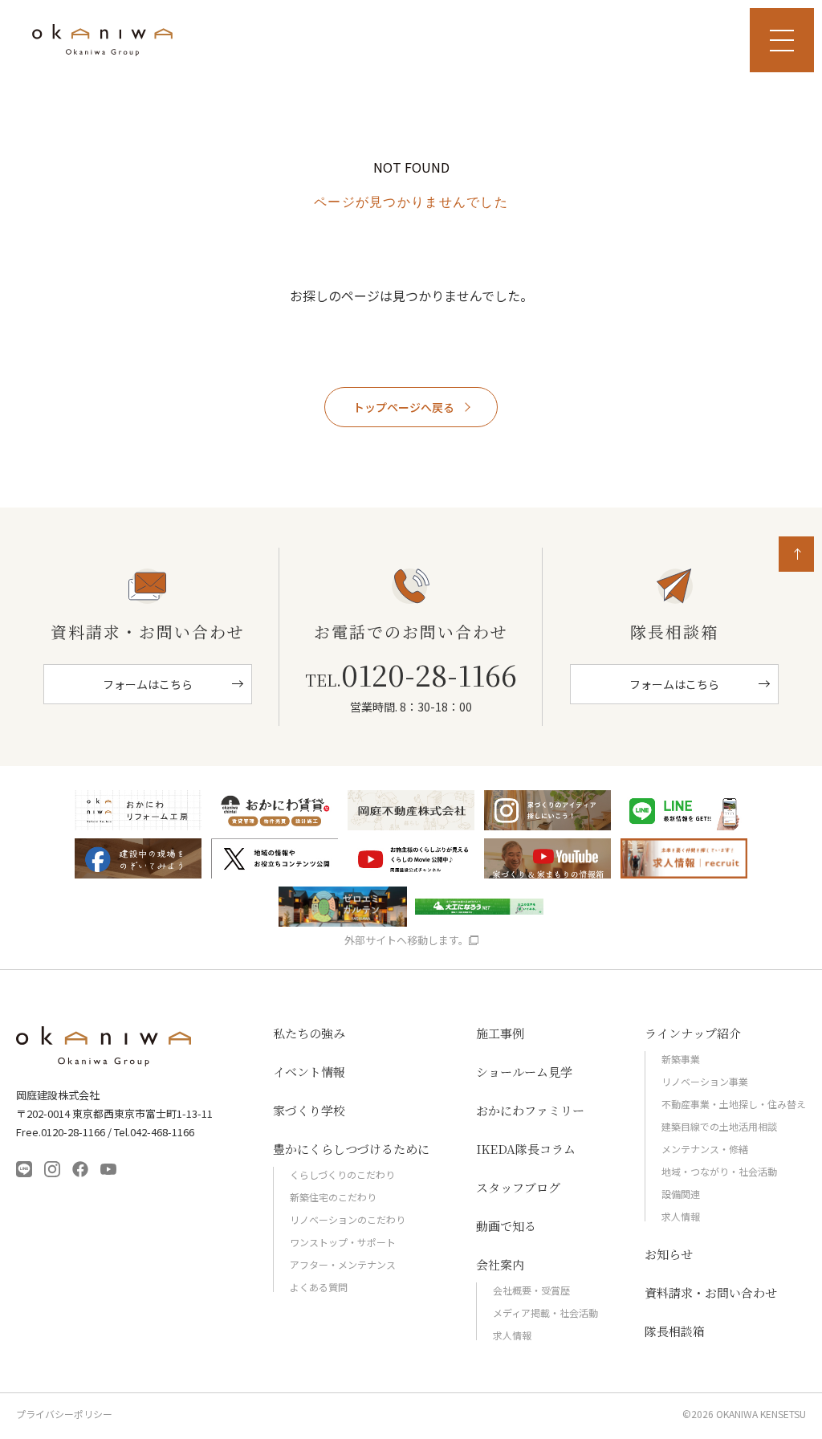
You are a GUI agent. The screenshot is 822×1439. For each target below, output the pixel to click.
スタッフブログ (518, 1187)
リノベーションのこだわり (347, 1219)
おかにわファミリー (530, 1110)
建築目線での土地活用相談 (719, 1126)
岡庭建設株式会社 (104, 1046)
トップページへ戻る (403, 407)
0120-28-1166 (411, 674)
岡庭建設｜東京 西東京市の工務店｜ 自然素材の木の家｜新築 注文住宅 (102, 40)
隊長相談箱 (675, 1331)
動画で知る (506, 1225)
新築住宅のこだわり (333, 1197)
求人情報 (512, 1335)
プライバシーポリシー (64, 1414)
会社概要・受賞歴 (531, 1290)
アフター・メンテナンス (343, 1264)
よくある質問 (319, 1287)
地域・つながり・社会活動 (719, 1171)
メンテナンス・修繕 (704, 1149)
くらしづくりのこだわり (342, 1174)
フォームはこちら (148, 684)
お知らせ (669, 1253)
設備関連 (680, 1194)
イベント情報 (309, 1071)
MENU (782, 40)
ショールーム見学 (524, 1071)
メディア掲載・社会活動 (545, 1312)
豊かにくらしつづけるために (351, 1148)
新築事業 (680, 1059)
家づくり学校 (309, 1110)
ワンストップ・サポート (343, 1242)
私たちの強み (309, 1033)
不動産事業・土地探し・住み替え (733, 1104)
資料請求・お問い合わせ (711, 1292)
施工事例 (500, 1033)
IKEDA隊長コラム (526, 1148)
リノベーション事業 (704, 1081)
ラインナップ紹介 (693, 1033)
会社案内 (500, 1264)
